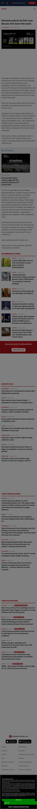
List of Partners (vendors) (6, 797)
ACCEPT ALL (18, 800)
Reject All (7, 802)
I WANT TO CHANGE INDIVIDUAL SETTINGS (18, 806)
